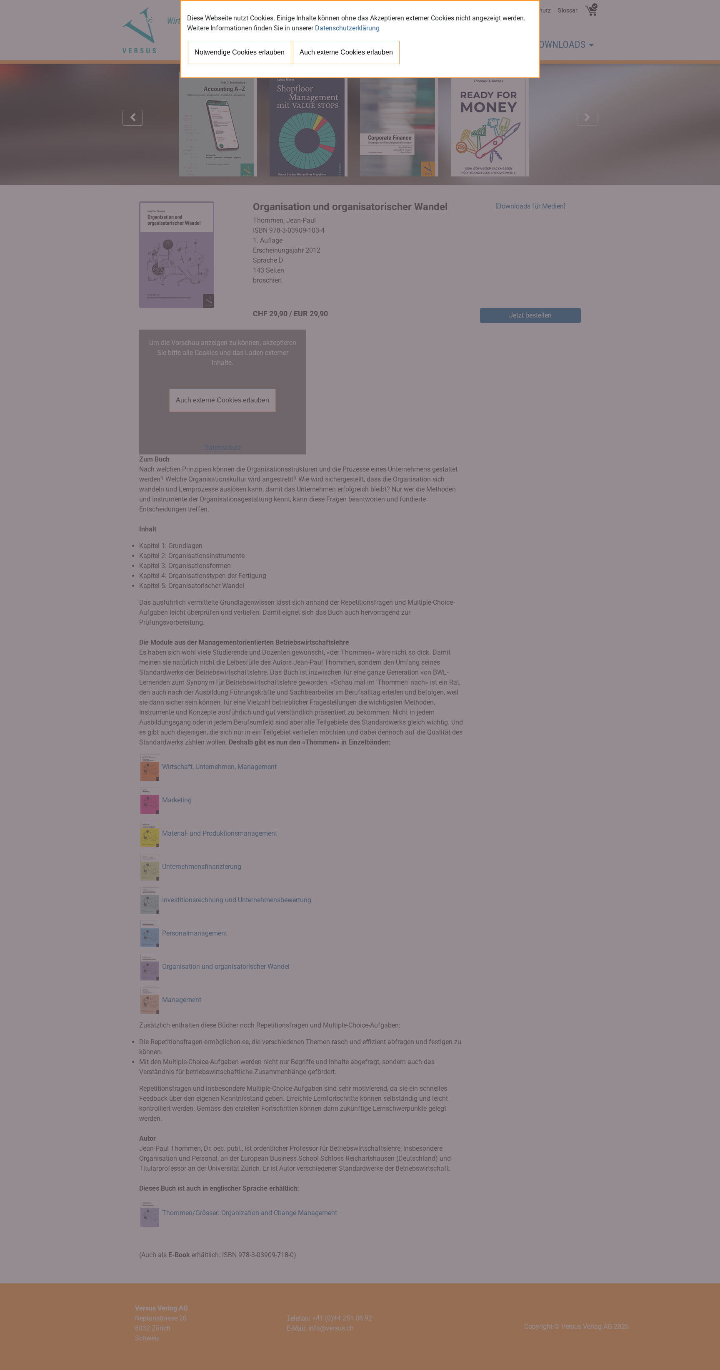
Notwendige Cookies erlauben (240, 52)
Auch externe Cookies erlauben (346, 52)
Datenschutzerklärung (347, 28)
